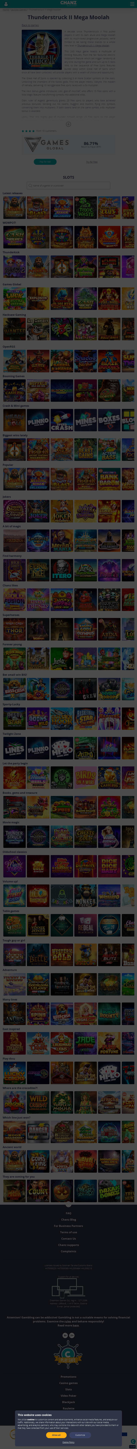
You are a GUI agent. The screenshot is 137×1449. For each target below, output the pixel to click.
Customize (80, 1435)
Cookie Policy (68, 1442)
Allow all (56, 1435)
